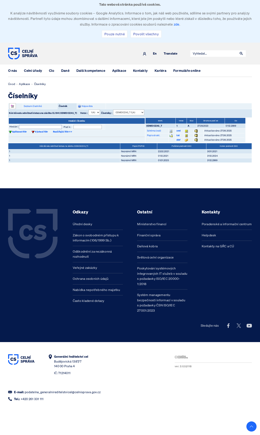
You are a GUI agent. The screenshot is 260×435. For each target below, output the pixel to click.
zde (176, 24)
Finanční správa (148, 235)
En (155, 53)
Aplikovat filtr (19, 131)
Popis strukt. (153, 135)
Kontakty (140, 70)
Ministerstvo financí (151, 224)
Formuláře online (186, 70)
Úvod (11, 84)
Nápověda (87, 106)
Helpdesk (209, 235)
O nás (12, 70)
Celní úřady (33, 70)
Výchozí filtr (41, 131)
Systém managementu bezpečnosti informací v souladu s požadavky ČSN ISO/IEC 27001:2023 (161, 303)
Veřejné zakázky (85, 267)
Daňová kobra (147, 246)
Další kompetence (90, 70)
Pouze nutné (114, 34)
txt (178, 135)
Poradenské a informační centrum (227, 224)
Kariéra (160, 70)
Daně (65, 70)
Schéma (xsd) (154, 130)
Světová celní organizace (155, 257)
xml (179, 130)
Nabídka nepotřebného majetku (96, 289)
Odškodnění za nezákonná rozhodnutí (92, 254)
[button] (241, 53)
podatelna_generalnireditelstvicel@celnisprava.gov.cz (63, 392)
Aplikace (119, 70)
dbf (178, 139)
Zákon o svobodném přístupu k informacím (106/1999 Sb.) (96, 238)
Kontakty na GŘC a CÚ (218, 246)
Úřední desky (82, 224)
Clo (51, 70)
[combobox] (213, 53)
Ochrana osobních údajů (91, 278)
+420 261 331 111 (32, 399)
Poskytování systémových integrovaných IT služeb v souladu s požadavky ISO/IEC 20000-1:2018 (162, 276)
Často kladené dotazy (88, 300)
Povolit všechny (146, 34)
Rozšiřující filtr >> (62, 131)
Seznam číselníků (33, 106)
